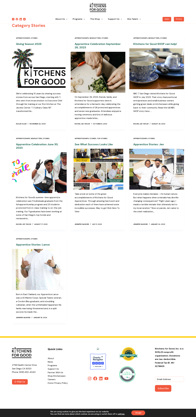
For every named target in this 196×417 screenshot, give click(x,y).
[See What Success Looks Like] (98, 169)
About (51, 358)
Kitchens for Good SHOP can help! (155, 44)
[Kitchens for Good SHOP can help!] (156, 68)
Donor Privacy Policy (58, 383)
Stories (34, 38)
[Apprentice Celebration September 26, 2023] (98, 72)
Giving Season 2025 (29, 44)
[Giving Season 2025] (39, 68)
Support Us (113, 19)
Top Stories (102, 138)
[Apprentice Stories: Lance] (39, 269)
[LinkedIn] (20, 19)
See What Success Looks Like (94, 144)
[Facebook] (17, 19)
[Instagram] (13, 19)
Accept (138, 413)
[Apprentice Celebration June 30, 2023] (39, 172)
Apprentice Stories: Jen (148, 144)
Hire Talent (132, 19)
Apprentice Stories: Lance (33, 244)
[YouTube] (24, 19)
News (50, 361)
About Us (60, 19)
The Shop (95, 19)
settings (121, 414)
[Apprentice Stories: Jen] (156, 169)
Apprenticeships (23, 38)
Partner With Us (55, 372)
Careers (51, 379)
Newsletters (95, 38)
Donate (179, 19)
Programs (77, 19)
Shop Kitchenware (56, 376)
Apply (167, 19)
